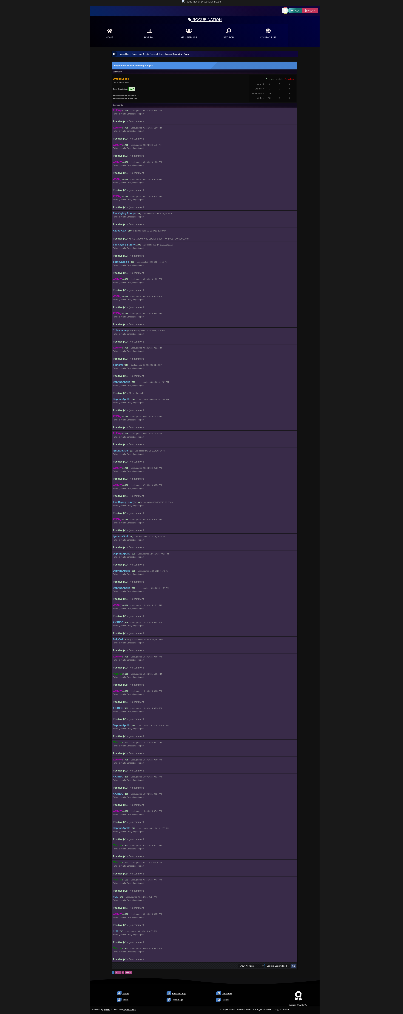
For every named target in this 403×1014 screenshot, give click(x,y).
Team (125, 999)
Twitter (225, 999)
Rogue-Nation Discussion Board (133, 54)
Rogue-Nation (206, 19)
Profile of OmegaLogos (160, 54)
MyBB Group (129, 1009)
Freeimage (177, 999)
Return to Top (179, 993)
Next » (128, 972)
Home (125, 993)
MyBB (107, 1009)
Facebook (227, 993)
